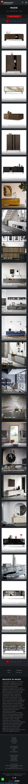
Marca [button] (9, 670)
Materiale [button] (19, 670)
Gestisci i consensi (14, 783)
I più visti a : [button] (19, 672)
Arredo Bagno (14, 758)
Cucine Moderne (14, 746)
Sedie (14, 750)
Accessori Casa (14, 756)
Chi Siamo (14, 737)
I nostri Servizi (14, 741)
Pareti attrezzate (14, 751)
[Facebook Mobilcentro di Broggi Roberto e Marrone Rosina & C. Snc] (13, 778)
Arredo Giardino (14, 760)
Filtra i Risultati (14, 16)
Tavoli (14, 749)
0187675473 (15, 766)
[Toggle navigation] (26, 2)
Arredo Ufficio (14, 759)
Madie (20, 11)
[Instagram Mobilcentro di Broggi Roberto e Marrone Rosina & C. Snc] (15, 778)
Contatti (14, 742)
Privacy (2, 783)
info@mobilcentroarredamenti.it (15, 768)
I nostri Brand (14, 740)
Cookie (6, 783)
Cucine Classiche (14, 747)
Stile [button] (9, 672)
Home (7, 11)
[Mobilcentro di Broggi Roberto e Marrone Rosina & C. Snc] (7, 2)
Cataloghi (14, 738)
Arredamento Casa (14, 11)
